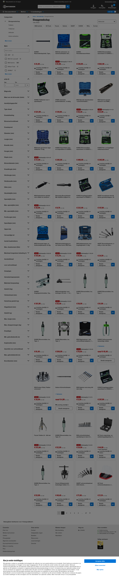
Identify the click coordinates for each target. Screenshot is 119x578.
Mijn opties (100, 569)
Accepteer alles (100, 561)
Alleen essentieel (100, 565)
